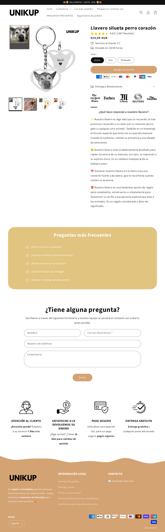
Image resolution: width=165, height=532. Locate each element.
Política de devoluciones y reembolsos (78, 498)
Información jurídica (68, 481)
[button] (63, 9)
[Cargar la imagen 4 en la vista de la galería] (60, 104)
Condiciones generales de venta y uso (78, 504)
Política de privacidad (69, 493)
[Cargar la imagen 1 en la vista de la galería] (15, 104)
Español (15, 523)
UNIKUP (153, 528)
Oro (111, 60)
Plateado (126, 60)
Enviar (82, 377)
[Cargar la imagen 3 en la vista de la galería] (45, 104)
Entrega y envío (66, 487)
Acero (97, 60)
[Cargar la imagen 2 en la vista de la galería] (30, 104)
